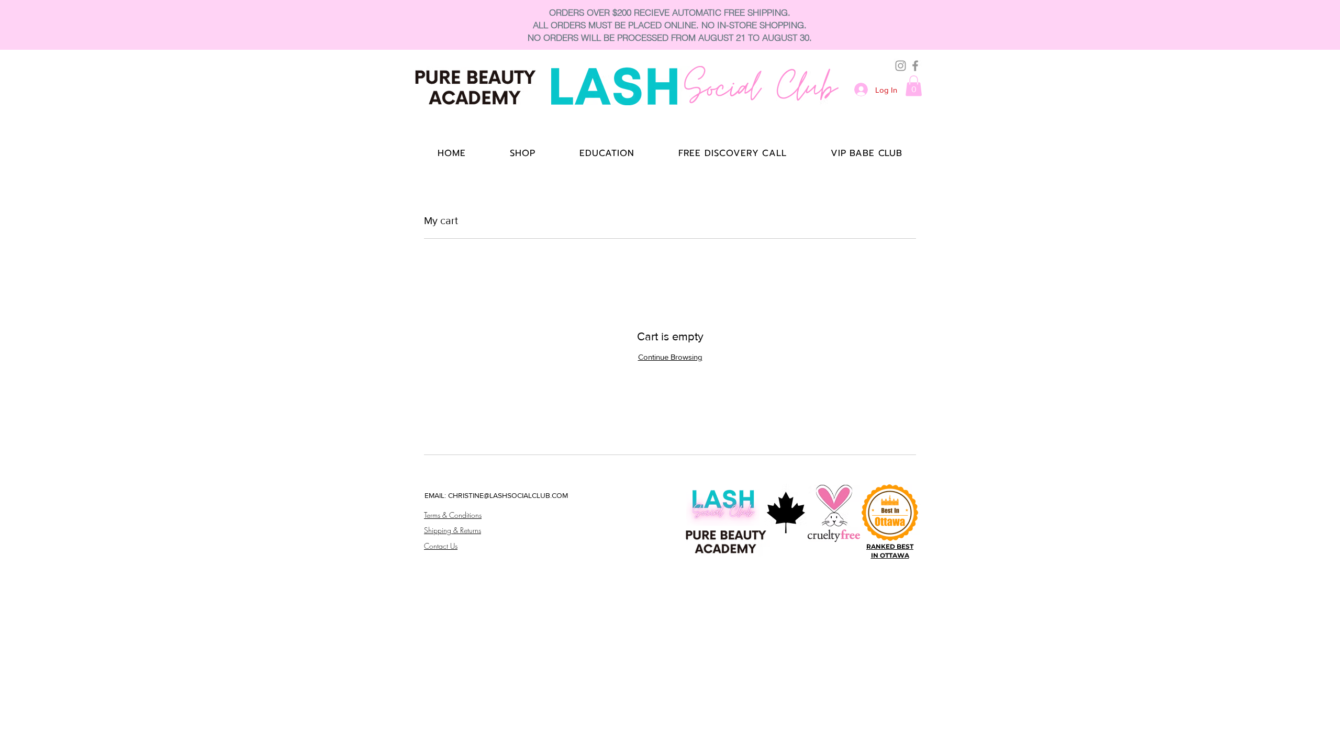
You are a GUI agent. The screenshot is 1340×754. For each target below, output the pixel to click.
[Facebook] (915, 66)
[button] (913, 85)
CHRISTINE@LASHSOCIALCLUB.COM (508, 495)
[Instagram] (901, 66)
